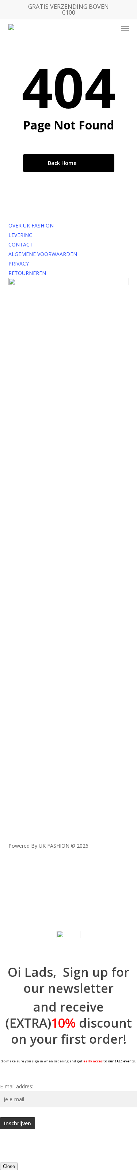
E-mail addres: (16, 1086)
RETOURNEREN (27, 273)
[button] (125, 28)
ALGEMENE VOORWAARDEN (42, 254)
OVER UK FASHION (31, 225)
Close (9, 1166)
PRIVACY (18, 263)
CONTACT (20, 244)
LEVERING (20, 234)
